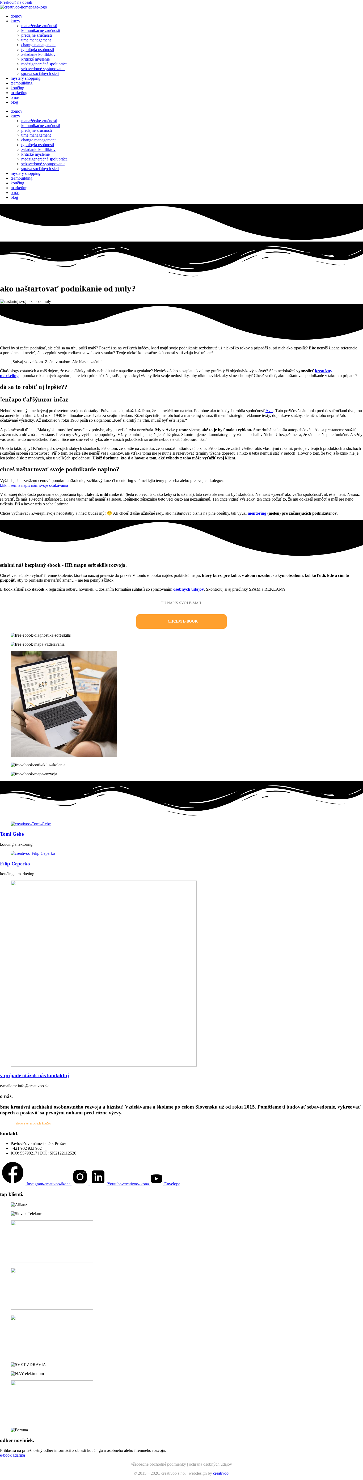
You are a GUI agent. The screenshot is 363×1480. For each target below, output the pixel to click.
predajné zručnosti (36, 35)
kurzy (15, 21)
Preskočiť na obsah (16, 2)
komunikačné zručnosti (40, 30)
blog (14, 102)
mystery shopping (25, 78)
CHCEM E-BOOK (183, 621)
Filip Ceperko (15, 863)
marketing (19, 92)
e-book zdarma (12, 1455)
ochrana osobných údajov (210, 1464)
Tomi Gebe (12, 834)
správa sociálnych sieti (40, 73)
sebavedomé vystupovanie (43, 68)
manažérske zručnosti (39, 25)
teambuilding (21, 83)
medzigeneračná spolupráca (44, 64)
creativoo (221, 1473)
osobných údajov (188, 589)
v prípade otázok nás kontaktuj (34, 1075)
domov (16, 16)
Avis (269, 410)
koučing (17, 88)
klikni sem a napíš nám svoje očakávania (34, 485)
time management (36, 40)
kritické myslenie (35, 59)
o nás (15, 97)
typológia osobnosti (37, 49)
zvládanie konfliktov (38, 54)
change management (38, 45)
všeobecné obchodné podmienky (158, 1464)
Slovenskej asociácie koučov (33, 1123)
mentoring (257, 513)
